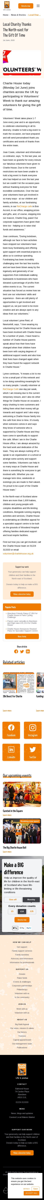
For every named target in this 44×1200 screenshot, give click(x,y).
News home (22, 636)
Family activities (22, 955)
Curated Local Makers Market (22, 1117)
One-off (12, 900)
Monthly (31, 900)
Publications (22, 1048)
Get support (22, 947)
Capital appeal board (22, 1040)
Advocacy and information (22, 959)
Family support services (22, 951)
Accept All (32, 1193)
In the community (22, 997)
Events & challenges (22, 982)
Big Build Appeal (22, 1024)
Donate (22, 974)
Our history (22, 1032)
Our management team (22, 1044)
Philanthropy (22, 990)
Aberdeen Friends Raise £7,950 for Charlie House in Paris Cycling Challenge (22, 615)
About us (22, 1020)
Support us (22, 969)
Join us (22, 1004)
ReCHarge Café (10, 389)
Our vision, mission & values (22, 1028)
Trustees (22, 1036)
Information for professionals (22, 962)
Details (26, 1189)
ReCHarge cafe (24, 206)
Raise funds (22, 978)
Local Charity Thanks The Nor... (34, 15)
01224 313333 (22, 1102)
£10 (22, 911)
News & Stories (18, 15)
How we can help (22, 942)
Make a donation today (22, 594)
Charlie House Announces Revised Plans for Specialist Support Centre (22, 630)
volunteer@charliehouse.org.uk (18, 553)
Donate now (25, 5)
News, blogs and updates (22, 1113)
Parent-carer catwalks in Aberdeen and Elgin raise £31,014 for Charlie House (22, 623)
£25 (31, 911)
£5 (12, 911)
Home (5, 15)
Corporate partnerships (22, 986)
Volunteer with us (22, 993)
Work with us (22, 1009)
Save (35, 1189)
